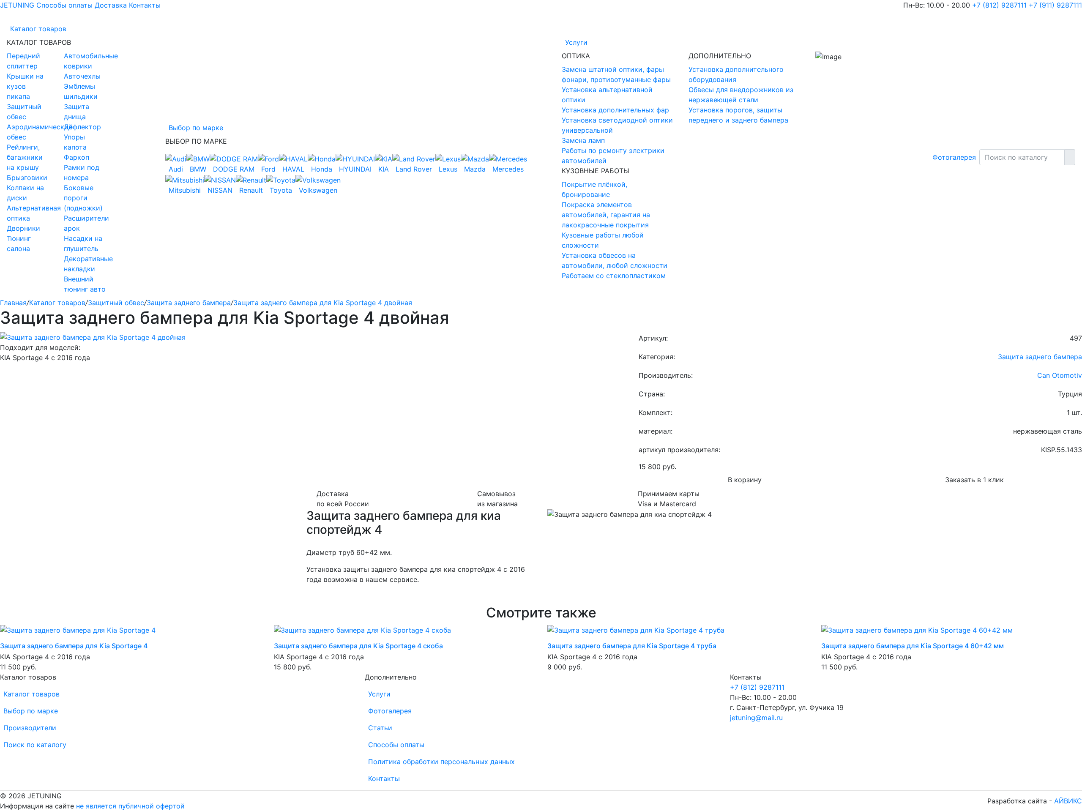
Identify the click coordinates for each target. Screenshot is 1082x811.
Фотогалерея (954, 157)
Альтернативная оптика (29, 213)
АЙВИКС (1068, 801)
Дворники (23, 228)
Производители (29, 728)
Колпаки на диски (25, 192)
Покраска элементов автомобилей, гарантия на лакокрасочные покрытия (606, 214)
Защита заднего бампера (189, 302)
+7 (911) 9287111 (1055, 5)
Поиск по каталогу (34, 744)
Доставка (111, 5)
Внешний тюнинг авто (85, 284)
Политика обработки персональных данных (441, 761)
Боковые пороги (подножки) (83, 197)
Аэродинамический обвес (29, 132)
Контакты (145, 5)
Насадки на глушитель (83, 243)
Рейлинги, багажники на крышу (25, 157)
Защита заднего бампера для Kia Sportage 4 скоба (358, 646)
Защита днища (76, 111)
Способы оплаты (64, 5)
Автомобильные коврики (86, 61)
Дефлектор (82, 127)
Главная (13, 302)
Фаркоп (76, 157)
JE (17, 5)
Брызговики (27, 177)
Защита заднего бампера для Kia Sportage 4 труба (631, 646)
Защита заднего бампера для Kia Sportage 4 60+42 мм (912, 646)
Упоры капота (75, 142)
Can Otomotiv (1059, 375)
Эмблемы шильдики (81, 91)
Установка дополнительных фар (615, 110)
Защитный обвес (24, 111)
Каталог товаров (38, 29)
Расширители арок (86, 223)
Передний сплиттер (23, 61)
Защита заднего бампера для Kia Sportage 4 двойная (322, 302)
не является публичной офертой (130, 806)
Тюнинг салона (19, 243)
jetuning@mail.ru (756, 717)
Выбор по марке (196, 127)
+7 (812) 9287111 (999, 5)
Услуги (576, 42)
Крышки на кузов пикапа (25, 86)
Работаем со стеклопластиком (614, 275)
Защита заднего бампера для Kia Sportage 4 (74, 646)
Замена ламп (583, 140)
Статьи (380, 728)
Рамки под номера (81, 172)
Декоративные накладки (86, 263)
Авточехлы (82, 76)
